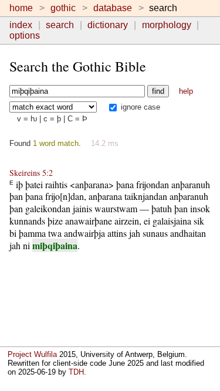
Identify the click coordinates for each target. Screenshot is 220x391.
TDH (76, 372)
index (20, 25)
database (112, 8)
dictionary (107, 25)
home (21, 8)
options (24, 35)
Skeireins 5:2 (31, 172)
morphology (166, 25)
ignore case (139, 107)
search (60, 25)
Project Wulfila (32, 354)
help (186, 91)
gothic (63, 8)
